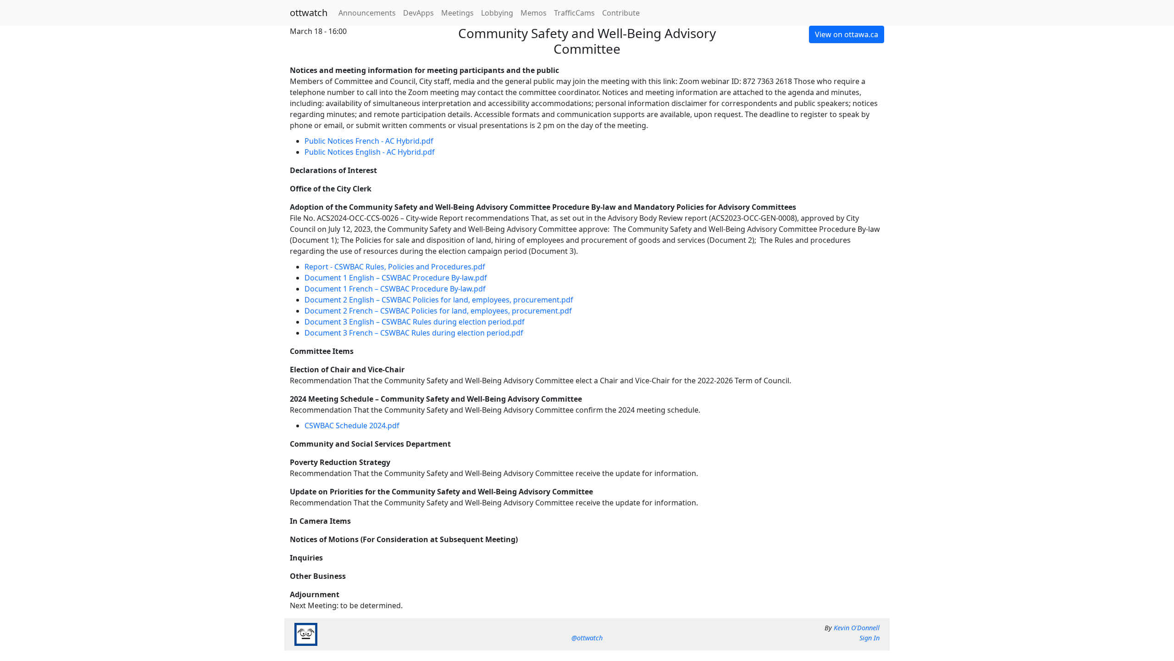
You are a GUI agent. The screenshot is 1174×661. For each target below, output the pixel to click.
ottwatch (308, 12)
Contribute (621, 13)
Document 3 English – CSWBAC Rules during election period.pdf (415, 322)
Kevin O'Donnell (857, 627)
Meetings (457, 13)
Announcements (367, 13)
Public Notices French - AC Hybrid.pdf (369, 141)
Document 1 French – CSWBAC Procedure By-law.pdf (395, 289)
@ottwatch (587, 637)
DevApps (418, 13)
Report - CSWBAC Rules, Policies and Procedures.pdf (395, 267)
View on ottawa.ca (846, 34)
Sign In (869, 637)
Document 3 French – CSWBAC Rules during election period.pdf (414, 333)
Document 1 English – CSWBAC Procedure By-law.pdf (396, 278)
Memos (534, 13)
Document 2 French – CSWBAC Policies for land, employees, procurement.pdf (438, 311)
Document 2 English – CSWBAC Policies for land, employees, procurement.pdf (439, 300)
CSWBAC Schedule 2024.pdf (352, 425)
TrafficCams (574, 13)
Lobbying (497, 13)
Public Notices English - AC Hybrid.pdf (370, 152)
